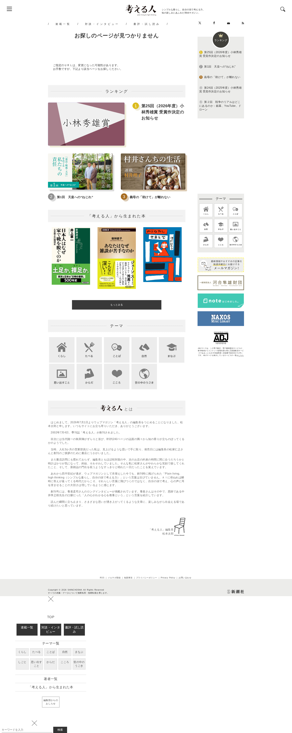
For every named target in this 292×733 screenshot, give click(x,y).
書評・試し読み (146, 24)
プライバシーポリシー (146, 578)
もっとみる (116, 304)
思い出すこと (36, 664)
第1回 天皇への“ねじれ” (75, 197)
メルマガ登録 (114, 578)
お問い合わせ (185, 578)
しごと (22, 662)
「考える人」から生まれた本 (50, 687)
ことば (50, 651)
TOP (50, 617)
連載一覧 (63, 24)
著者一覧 (51, 679)
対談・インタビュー (102, 24)
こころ (65, 662)
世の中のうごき (79, 664)
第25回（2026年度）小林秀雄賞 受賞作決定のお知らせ (162, 112)
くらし (22, 651)
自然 (65, 651)
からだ (50, 662)
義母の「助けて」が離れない (150, 197)
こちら (241, 355)
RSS (102, 578)
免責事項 (128, 578)
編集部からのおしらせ (50, 702)
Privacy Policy (168, 578)
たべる (36, 651)
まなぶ (79, 651)
